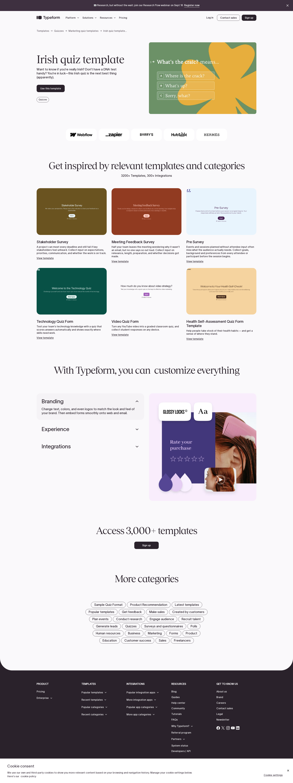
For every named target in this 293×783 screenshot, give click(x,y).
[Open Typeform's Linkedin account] (238, 728)
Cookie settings (273, 775)
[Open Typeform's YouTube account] (233, 728)
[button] (73, 17)
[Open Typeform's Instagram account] (228, 728)
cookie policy (28, 776)
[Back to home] (48, 18)
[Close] (288, 770)
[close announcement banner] (287, 5)
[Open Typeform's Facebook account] (218, 728)
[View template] (72, 224)
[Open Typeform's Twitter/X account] (223, 728)
